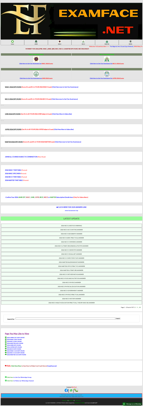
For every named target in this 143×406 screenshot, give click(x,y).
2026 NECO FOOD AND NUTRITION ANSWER (71, 278)
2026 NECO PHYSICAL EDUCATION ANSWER (71, 286)
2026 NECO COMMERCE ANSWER (71, 242)
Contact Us (78, 400)
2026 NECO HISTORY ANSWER (71, 298)
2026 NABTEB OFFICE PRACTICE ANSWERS (71, 266)
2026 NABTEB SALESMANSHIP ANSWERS (71, 262)
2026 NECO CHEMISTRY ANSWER (71, 250)
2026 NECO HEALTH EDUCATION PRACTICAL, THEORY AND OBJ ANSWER (71, 302)
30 (140, 307)
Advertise (65, 400)
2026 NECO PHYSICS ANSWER (71, 282)
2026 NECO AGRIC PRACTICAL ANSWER (71, 238)
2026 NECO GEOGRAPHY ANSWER (71, 233)
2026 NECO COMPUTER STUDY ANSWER (71, 258)
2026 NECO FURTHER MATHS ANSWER (71, 274)
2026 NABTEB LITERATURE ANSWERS (71, 270)
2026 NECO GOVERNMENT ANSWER (71, 290)
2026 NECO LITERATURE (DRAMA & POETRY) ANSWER (71, 246)
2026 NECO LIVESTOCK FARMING (71, 225)
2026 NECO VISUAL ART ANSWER (71, 254)
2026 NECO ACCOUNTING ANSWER (71, 229)
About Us (71, 400)
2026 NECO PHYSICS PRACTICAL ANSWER (71, 294)
